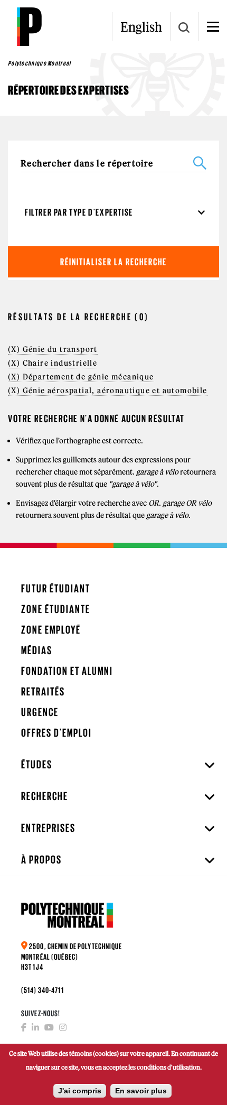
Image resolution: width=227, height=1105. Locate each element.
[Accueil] (29, 26)
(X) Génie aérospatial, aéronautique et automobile (107, 390)
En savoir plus (141, 1091)
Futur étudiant (55, 588)
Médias (36, 650)
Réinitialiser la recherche (113, 261)
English (141, 27)
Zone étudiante (55, 609)
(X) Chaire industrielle (52, 363)
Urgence (40, 712)
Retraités (43, 691)
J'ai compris (79, 1091)
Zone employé (51, 630)
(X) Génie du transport (53, 349)
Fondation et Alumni (67, 671)
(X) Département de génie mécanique (81, 377)
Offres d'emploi (56, 733)
